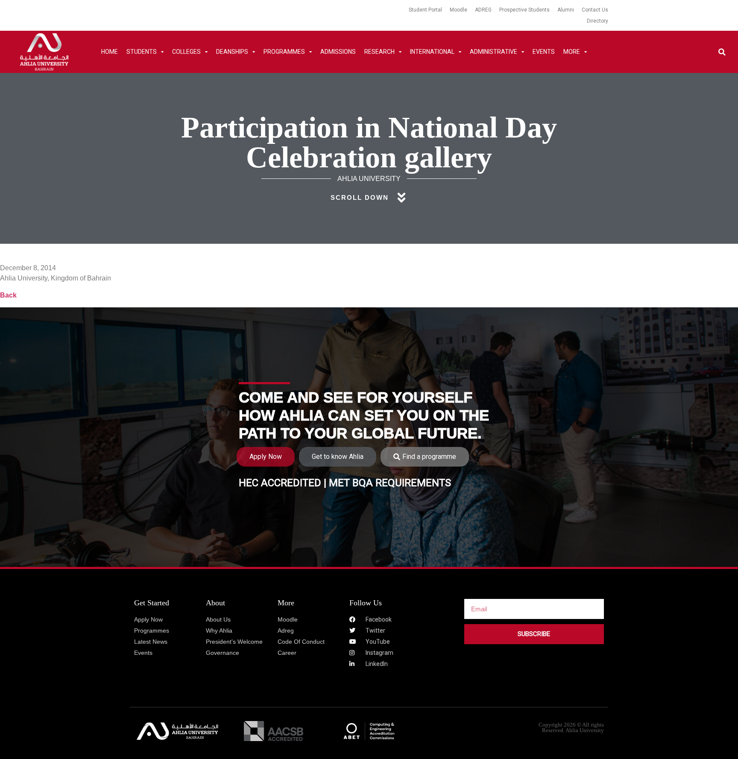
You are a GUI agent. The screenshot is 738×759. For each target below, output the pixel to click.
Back (8, 295)
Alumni (565, 10)
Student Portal (425, 10)
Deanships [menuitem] (232, 51)
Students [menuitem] (141, 51)
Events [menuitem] (544, 51)
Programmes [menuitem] (284, 51)
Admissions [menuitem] (338, 51)
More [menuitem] (571, 51)
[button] (722, 52)
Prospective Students (524, 10)
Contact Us (595, 10)
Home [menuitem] (109, 51)
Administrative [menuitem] (493, 51)
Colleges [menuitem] (186, 51)
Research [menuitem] (379, 51)
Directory (597, 21)
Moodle (458, 10)
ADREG (483, 10)
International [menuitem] (432, 51)
